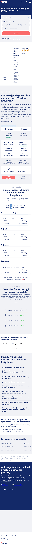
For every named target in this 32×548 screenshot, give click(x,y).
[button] (9, 25)
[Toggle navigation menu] (30, 2)
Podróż (13, 457)
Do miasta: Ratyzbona (13, 458)
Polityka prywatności (7, 539)
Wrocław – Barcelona (7, 447)
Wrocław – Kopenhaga (7, 450)
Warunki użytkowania (18, 536)
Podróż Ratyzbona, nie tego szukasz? (12, 431)
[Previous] (5, 310)
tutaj (23, 279)
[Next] (28, 206)
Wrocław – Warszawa (7, 443)
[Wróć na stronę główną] (4, 2)
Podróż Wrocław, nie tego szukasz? (12, 429)
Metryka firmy (5, 536)
